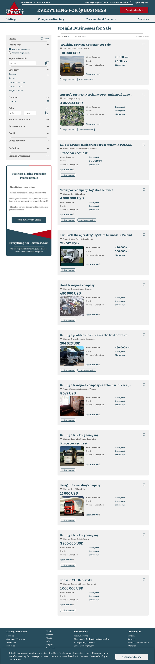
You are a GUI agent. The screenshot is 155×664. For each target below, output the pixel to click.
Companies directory (51, 19)
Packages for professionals (85, 642)
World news (26, 2)
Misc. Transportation (87, 79)
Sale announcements (21, 49)
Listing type (15, 44)
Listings (11, 19)
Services (12, 78)
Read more (92, 74)
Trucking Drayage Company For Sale (85, 44)
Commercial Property (15, 639)
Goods (49, 638)
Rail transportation (86, 129)
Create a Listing (134, 10)
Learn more (15, 659)
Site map (131, 639)
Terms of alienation (19, 119)
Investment (11, 642)
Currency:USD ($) (118, 2)
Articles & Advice (42, 2)
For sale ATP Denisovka (76, 580)
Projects (49, 644)
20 (83, 36)
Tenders (49, 631)
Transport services (17, 82)
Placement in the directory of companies (91, 639)
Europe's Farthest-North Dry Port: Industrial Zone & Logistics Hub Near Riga (98, 94)
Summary (50, 648)
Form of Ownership (19, 155)
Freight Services (68, 79)
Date (65, 36)
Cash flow (14, 148)
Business (12, 74)
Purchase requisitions (21, 52)
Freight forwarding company (80, 485)
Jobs (48, 641)
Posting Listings (81, 635)
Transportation (15, 86)
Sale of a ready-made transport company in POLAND (96, 144)
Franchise (10, 645)
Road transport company (77, 285)
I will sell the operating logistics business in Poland (96, 235)
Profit (12, 132)
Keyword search (18, 58)
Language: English (95, 2)
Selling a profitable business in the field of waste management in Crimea (98, 335)
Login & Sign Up (141, 2)
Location (13, 97)
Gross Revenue (17, 140)
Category (14, 69)
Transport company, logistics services (86, 190)
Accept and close (132, 657)
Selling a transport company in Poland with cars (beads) (98, 385)
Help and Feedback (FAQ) (138, 642)
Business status (17, 126)
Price (11, 107)
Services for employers (84, 645)
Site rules (132, 645)
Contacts (131, 635)
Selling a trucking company (79, 435)
